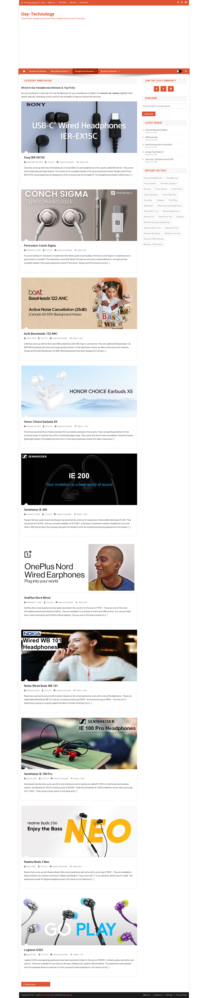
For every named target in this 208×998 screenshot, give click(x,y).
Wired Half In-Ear (151, 211)
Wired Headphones (171, 211)
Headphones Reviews (84, 71)
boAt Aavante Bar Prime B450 (158, 145)
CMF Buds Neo (151, 137)
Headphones (172, 178)
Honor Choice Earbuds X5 (40, 421)
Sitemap (73, 3)
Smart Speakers (151, 195)
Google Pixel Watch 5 (154, 152)
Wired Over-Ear (165, 217)
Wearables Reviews (59, 71)
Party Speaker (150, 183)
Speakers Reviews (109, 71)
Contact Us (83, 3)
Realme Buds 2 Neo (36, 862)
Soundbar (148, 200)
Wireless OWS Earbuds (154, 239)
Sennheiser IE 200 (35, 509)
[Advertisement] (104, 47)
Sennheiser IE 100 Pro (38, 774)
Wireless (180, 217)
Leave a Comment (66, 162)
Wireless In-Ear (171, 228)
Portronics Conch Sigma (40, 245)
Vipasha (50, 162)
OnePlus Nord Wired (37, 597)
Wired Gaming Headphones (169, 206)
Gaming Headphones (153, 178)
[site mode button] (179, 71)
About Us (51, 3)
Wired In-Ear (149, 217)
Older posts (30, 984)
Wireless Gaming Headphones (157, 222)
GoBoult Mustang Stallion (156, 130)
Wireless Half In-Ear (152, 228)
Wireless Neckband (152, 233)
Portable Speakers (169, 183)
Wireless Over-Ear (173, 233)
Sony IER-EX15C (34, 157)
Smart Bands (161, 189)
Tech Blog (62, 3)
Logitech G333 (33, 950)
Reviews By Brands (37, 71)
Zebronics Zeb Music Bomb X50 (159, 159)
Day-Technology (37, 14)
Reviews (147, 189)
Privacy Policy (181, 995)
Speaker (160, 200)
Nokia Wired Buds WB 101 (41, 686)
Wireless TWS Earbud (153, 244)
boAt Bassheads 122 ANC (40, 333)
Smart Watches (169, 195)
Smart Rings (176, 189)
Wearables (148, 206)
